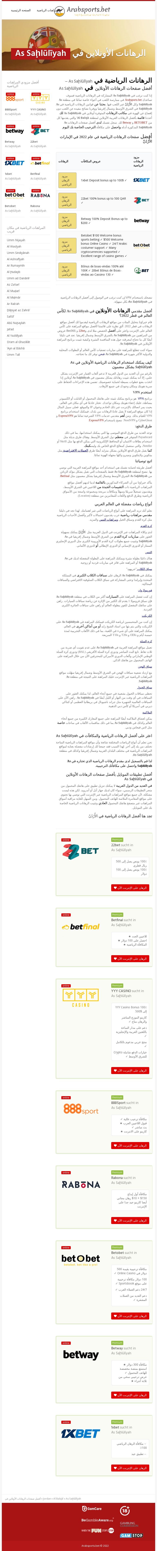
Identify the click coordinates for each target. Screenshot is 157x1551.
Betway (127, 122)
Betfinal (65, 476)
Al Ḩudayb (13, 272)
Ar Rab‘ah (13, 304)
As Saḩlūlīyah (121, 850)
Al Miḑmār (13, 297)
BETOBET (140, 122)
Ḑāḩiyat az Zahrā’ (18, 310)
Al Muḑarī (13, 291)
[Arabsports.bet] (82, 11)
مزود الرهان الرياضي (67, 180)
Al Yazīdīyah (14, 335)
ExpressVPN (65, 415)
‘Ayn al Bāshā (16, 348)
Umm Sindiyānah (18, 253)
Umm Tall (13, 355)
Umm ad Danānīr (18, 278)
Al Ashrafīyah (15, 259)
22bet (82, 330)
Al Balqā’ (58, 1498)
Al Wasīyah (14, 246)
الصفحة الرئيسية (21, 10)
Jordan (47, 1498)
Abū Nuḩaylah (16, 323)
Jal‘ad (10, 329)
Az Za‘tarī (13, 284)
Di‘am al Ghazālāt (18, 342)
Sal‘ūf (10, 316)
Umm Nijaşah (16, 240)
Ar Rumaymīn (16, 265)
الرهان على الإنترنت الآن (132, 888)
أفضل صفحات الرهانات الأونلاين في (23, 1498)
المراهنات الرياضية (48, 10)
